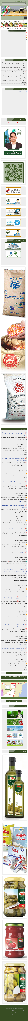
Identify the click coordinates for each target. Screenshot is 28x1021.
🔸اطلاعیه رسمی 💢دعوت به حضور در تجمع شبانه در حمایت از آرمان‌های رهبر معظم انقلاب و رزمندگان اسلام (14, 603)
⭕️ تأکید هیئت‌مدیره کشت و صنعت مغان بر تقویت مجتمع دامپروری (14, 534)
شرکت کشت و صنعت (9, 1012)
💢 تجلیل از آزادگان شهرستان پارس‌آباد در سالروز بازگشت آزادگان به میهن (14, 510)
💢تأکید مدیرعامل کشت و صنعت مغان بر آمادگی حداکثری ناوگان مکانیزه (14, 653)
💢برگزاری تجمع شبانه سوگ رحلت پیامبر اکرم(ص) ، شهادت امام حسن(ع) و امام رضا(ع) (14, 630)
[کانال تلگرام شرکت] (13, 223)
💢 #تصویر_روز (15, 552)
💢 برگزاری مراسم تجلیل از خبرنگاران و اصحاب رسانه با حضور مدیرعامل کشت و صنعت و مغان (14, 487)
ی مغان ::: (12, 1014)
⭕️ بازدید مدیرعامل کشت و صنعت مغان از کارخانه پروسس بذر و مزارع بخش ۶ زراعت (14, 463)
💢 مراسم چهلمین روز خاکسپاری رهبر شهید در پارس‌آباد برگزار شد (14, 438)
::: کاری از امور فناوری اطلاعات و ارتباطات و (15, 1010)
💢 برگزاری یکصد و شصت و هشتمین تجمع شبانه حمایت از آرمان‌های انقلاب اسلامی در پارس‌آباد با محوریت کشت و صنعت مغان (14, 577)
